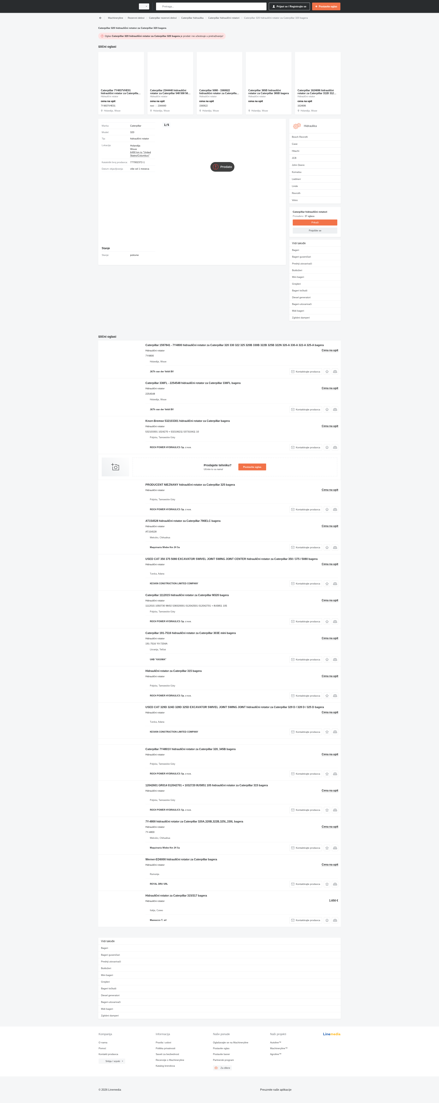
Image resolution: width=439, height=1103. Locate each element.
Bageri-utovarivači (302, 304)
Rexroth (296, 193)
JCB (294, 158)
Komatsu (296, 172)
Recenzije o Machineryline (170, 1060)
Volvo (295, 200)
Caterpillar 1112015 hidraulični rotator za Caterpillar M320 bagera (187, 595)
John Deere (298, 165)
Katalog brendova (165, 1065)
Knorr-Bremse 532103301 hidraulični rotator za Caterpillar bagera (187, 420)
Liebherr (296, 179)
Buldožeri (297, 270)
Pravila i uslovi (163, 1042)
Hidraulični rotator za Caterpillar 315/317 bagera (176, 895)
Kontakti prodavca (108, 1054)
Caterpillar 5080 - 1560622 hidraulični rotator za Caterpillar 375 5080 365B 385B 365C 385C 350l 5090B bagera (218, 92)
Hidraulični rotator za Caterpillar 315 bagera (173, 670)
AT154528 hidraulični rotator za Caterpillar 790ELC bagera (183, 520)
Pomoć (102, 1048)
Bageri (295, 250)
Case (295, 144)
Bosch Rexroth (300, 136)
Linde (295, 186)
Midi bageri (298, 310)
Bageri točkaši (299, 290)
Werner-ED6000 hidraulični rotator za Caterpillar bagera (181, 859)
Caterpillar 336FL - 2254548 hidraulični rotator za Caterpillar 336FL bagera (193, 383)
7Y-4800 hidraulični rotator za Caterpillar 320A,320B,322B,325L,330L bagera (194, 821)
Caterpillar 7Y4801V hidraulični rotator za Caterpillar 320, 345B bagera (190, 749)
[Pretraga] (159, 6)
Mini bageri (298, 277)
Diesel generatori (301, 297)
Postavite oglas (252, 467)
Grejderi (296, 283)
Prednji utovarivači (302, 263)
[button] (327, 371)
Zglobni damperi (301, 317)
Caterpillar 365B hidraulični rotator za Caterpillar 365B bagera (268, 92)
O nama (103, 1042)
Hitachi (295, 151)
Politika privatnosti (165, 1048)
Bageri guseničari (301, 256)
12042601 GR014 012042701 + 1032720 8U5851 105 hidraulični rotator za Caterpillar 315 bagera (206, 785)
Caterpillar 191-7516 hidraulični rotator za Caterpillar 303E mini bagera (190, 633)
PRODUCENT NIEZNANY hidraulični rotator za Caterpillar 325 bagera (190, 484)
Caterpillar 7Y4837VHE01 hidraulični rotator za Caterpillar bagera (120, 92)
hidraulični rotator (139, 138)
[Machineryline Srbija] (117, 6)
